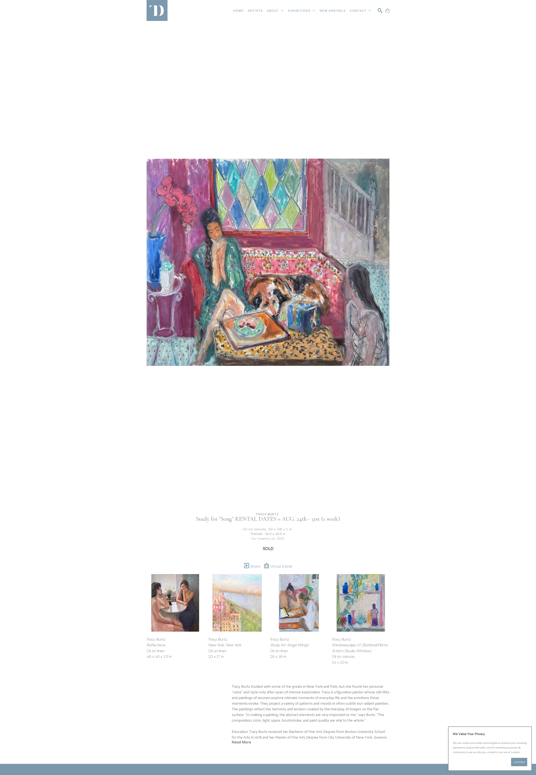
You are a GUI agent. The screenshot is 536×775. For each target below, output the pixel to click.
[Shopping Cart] (387, 10)
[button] (275, 10)
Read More (241, 742)
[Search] (380, 10)
